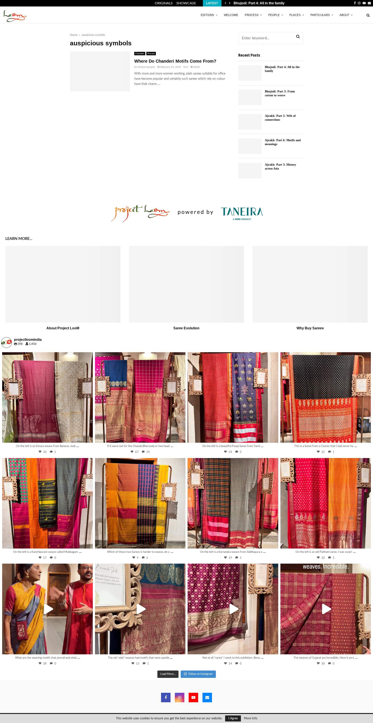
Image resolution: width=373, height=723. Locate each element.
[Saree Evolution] (186, 284)
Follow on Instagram (200, 674)
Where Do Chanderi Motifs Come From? (175, 61)
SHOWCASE (186, 3)
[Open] (47, 397)
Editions (207, 15)
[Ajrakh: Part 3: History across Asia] (250, 170)
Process (252, 15)
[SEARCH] (298, 36)
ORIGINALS (164, 3)
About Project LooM (62, 328)
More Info (250, 718)
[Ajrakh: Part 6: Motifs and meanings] (250, 146)
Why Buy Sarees (310, 328)
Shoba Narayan (146, 67)
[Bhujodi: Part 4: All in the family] (250, 73)
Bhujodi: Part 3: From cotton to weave (268, 3)
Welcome (231, 15)
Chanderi (139, 53)
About (344, 15)
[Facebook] (166, 697)
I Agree (233, 718)
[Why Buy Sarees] (310, 284)
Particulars (320, 15)
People (274, 15)
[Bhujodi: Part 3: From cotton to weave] (250, 97)
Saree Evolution (186, 328)
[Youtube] (193, 697)
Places (295, 15)
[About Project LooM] (62, 284)
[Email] (207, 697)
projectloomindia (46, 356)
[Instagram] (87, 437)
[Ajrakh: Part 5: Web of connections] (250, 122)
